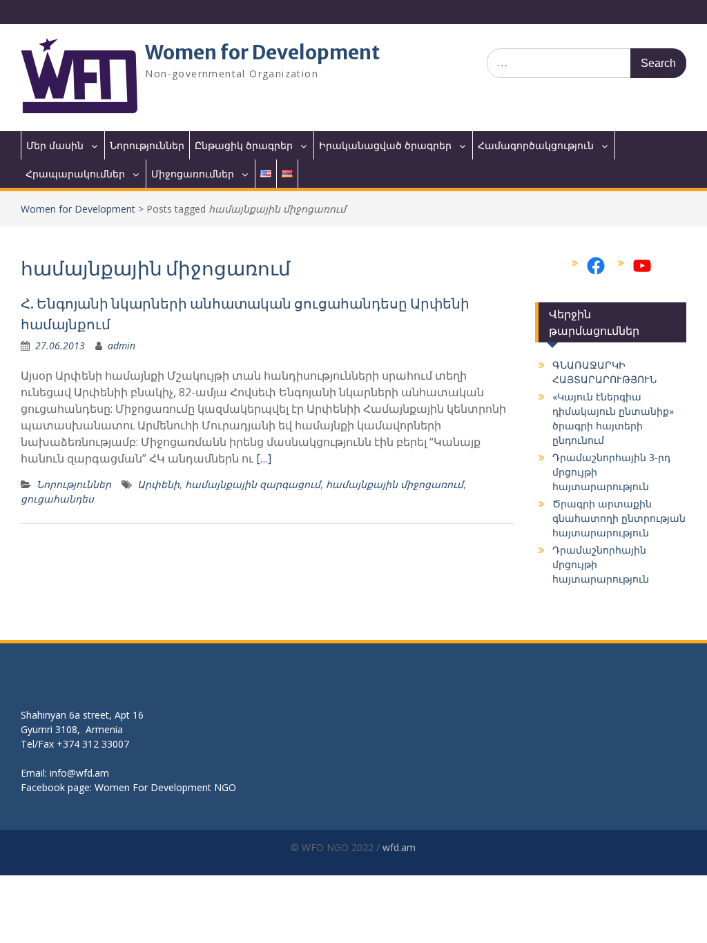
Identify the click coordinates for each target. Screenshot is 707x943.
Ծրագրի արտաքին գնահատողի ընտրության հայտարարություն (619, 518)
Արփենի (158, 484)
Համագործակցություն (536, 145)
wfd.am (399, 847)
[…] (263, 458)
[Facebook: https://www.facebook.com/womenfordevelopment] (595, 265)
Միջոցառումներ (192, 173)
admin (121, 345)
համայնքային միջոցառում (394, 484)
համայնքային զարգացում (252, 484)
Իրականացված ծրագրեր (385, 145)
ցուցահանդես (57, 498)
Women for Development (262, 52)
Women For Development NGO (165, 787)
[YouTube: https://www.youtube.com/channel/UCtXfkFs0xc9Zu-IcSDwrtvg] (642, 265)
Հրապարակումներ (75, 173)
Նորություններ (147, 145)
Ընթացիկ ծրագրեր (244, 145)
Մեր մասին (55, 145)
